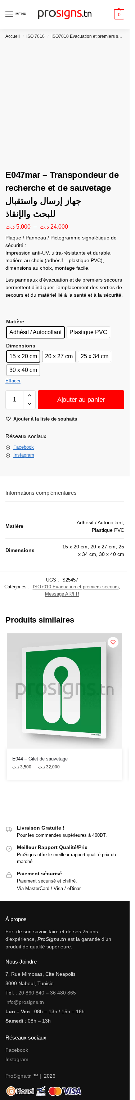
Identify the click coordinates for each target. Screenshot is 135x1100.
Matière (15, 321)
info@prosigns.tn (24, 1002)
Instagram (23, 455)
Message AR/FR (62, 594)
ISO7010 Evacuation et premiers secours (91, 36)
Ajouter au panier (81, 399)
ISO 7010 (35, 36)
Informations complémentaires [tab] (41, 493)
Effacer (13, 380)
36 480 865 (63, 993)
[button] (118, 14)
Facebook (23, 447)
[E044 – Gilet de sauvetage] (64, 691)
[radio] (35, 332)
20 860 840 (31, 993)
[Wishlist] (113, 642)
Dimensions (20, 346)
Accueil (12, 36)
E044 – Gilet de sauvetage (40, 759)
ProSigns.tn (18, 1076)
